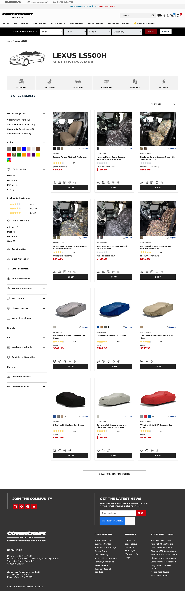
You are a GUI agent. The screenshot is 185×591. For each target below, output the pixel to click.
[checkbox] (9, 149)
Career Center (101, 551)
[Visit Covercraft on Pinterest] (21, 506)
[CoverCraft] (12, 2)
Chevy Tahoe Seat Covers (163, 558)
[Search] (153, 15)
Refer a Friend (101, 565)
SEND (141, 513)
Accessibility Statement (106, 558)
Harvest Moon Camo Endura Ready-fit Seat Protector (111, 158)
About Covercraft (103, 540)
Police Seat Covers (160, 572)
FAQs (127, 558)
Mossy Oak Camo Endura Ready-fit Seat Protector (156, 247)
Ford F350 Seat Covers (162, 547)
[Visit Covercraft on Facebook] (27, 506)
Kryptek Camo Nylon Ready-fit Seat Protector (112, 247)
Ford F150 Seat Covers (162, 540)
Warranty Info (131, 554)
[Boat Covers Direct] (37, 1)
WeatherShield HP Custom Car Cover (156, 426)
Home (9, 41)
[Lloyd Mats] (63, 1)
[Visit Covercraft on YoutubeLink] (34, 506)
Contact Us (130, 540)
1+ (109, 327)
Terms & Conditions (104, 562)
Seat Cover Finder (159, 575)
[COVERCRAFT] (17, 15)
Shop (151, 31)
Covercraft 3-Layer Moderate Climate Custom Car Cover (112, 426)
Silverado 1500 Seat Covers (164, 551)
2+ (153, 416)
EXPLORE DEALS (106, 6)
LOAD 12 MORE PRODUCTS (114, 474)
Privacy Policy (101, 554)
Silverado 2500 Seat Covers (164, 554)
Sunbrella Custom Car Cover (111, 336)
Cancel (165, 31)
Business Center (103, 544)
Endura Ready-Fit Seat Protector (70, 157)
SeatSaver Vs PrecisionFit (163, 562)
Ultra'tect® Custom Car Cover (68, 425)
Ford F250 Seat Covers (162, 544)
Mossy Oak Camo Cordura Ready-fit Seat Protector (70, 247)
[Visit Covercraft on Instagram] (15, 506)
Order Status (131, 544)
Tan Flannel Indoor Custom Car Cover (156, 337)
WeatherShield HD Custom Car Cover (69, 337)
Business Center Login (106, 547)
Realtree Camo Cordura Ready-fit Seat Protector (157, 158)
